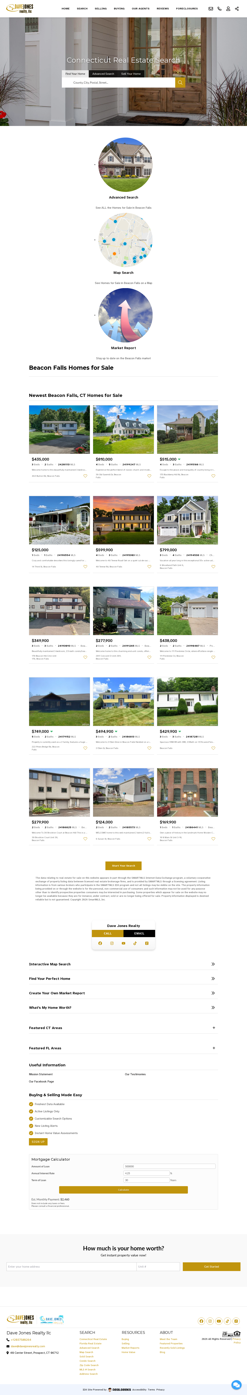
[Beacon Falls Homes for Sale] (125, 164)
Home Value (128, 1352)
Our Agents (141, 8)
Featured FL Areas (45, 1048)
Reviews (163, 8)
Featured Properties (171, 1343)
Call (108, 933)
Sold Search (86, 1356)
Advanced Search (123, 197)
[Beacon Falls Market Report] (125, 315)
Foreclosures (187, 8)
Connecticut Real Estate (93, 1339)
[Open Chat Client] (236, 1385)
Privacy (160, 1389)
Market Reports (130, 1347)
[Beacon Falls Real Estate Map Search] (125, 240)
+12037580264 (21, 1340)
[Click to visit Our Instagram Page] (112, 943)
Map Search (123, 272)
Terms (151, 1389)
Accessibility (139, 1389)
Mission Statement (41, 1074)
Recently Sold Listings (172, 1347)
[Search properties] (180, 82)
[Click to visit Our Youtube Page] (123, 943)
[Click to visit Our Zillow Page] (147, 943)
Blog (162, 1352)
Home (66, 8)
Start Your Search (123, 865)
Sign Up (38, 1142)
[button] (123, 964)
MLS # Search (87, 1369)
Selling (101, 8)
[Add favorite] (85, 476)
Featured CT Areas (45, 1027)
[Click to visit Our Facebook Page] (100, 943)
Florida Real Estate (90, 1343)
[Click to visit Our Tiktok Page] (135, 943)
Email (139, 933)
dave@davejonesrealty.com (28, 1346)
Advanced (103, 74)
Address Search (89, 1373)
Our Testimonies (135, 1074)
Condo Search (87, 1360)
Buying (119, 8)
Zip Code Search (89, 1365)
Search (82, 8)
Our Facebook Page (41, 1081)
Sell (131, 74)
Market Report (123, 347)
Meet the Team (168, 1339)
